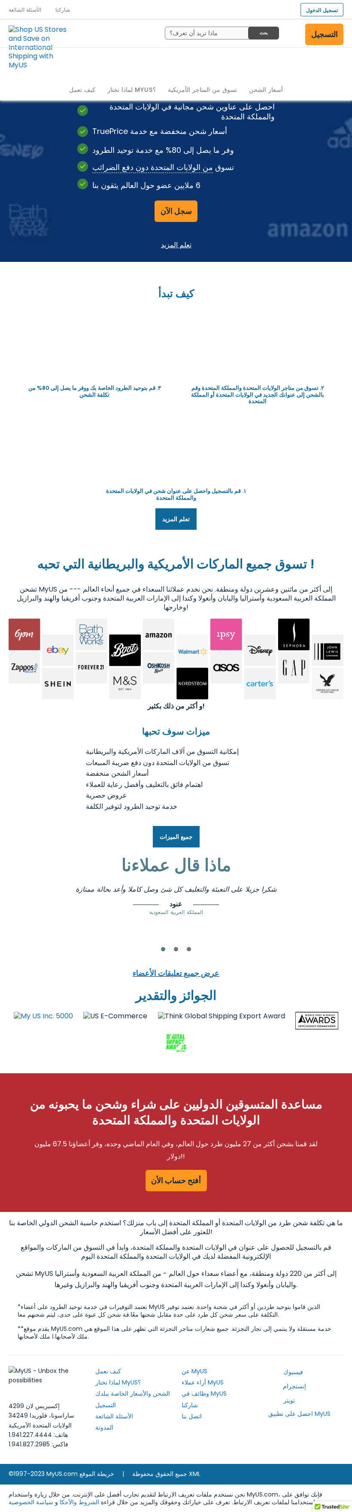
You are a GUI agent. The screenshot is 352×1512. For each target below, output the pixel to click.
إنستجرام (293, 1386)
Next (305, 899)
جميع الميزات (176, 836)
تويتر (288, 1400)
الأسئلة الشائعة (114, 1416)
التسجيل (324, 34)
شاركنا (190, 1405)
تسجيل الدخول (322, 10)
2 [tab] (176, 949)
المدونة (104, 1427)
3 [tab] (189, 949)
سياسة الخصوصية (31, 1502)
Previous (47, 899)
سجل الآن (176, 211)
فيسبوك (292, 1372)
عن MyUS (194, 1371)
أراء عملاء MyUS (203, 1382)
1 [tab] (163, 949)
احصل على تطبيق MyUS (299, 1413)
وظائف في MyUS (204, 1393)
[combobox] (222, 33)
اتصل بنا (192, 1416)
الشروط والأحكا (79, 1502)
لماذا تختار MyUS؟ (118, 1382)
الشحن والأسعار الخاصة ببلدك (132, 1393)
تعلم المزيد (176, 244)
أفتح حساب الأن (176, 1180)
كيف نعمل (108, 1371)
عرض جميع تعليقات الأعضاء (176, 973)
